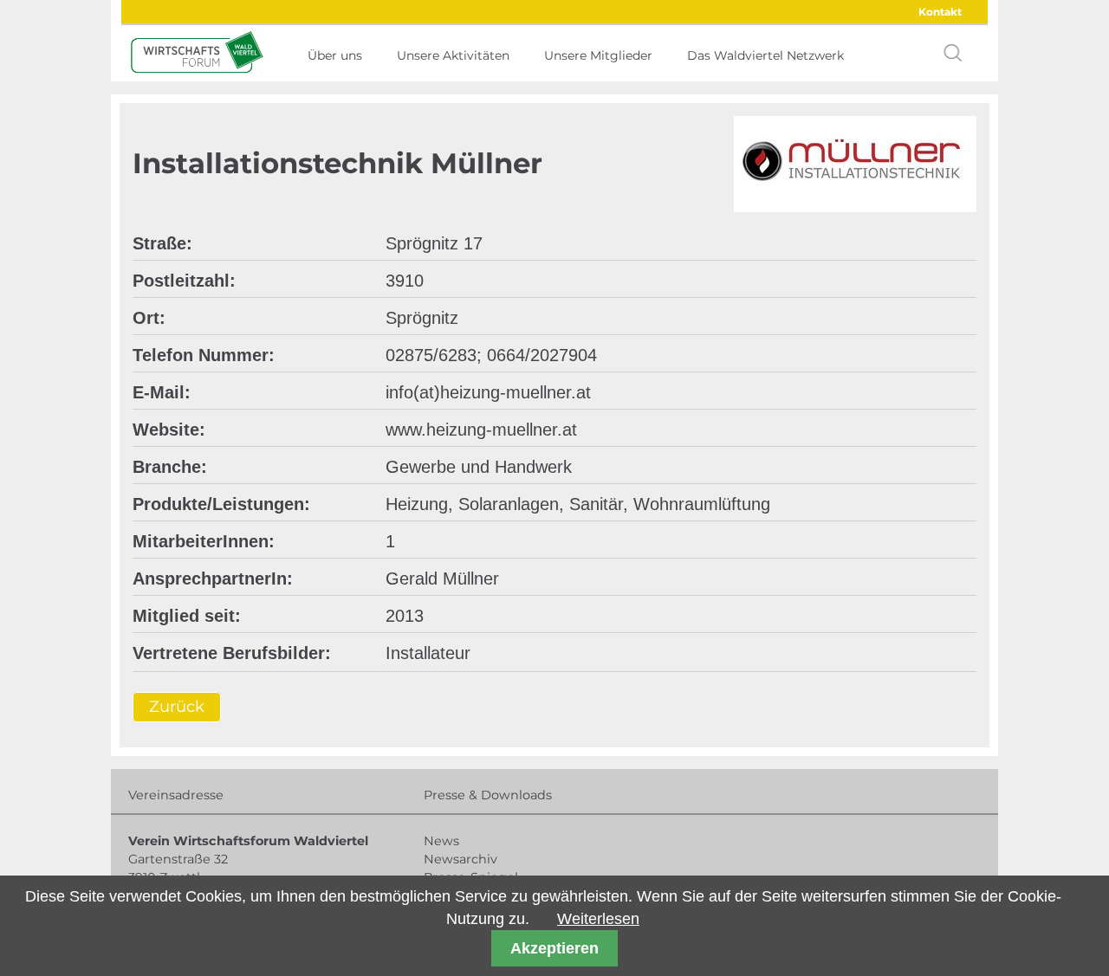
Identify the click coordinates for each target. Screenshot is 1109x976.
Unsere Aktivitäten (453, 55)
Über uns (335, 55)
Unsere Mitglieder (598, 55)
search (953, 53)
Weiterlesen (598, 919)
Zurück (176, 707)
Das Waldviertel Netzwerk (765, 55)
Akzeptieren (554, 948)
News (441, 841)
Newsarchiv (460, 859)
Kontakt (940, 11)
